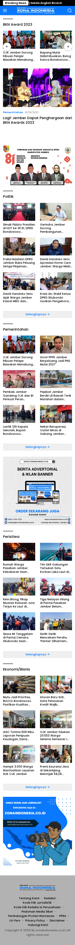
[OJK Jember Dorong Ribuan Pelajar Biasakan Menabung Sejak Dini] (19, 40)
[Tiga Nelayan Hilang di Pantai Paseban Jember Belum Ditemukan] (56, 587)
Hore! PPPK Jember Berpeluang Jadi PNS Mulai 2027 (55, 360)
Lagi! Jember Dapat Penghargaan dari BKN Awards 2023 (37, 120)
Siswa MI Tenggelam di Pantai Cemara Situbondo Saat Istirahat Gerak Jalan (18, 637)
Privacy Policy (35, 921)
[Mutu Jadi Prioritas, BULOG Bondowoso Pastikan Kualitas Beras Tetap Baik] (19, 685)
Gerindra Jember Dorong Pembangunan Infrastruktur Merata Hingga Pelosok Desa (55, 228)
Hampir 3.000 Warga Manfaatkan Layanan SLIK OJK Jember (18, 770)
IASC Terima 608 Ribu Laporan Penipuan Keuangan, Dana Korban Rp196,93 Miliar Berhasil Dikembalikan (18, 735)
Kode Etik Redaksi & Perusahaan (37, 907)
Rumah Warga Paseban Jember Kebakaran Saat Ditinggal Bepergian (17, 568)
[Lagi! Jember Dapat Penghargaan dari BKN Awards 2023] (37, 87)
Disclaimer (57, 921)
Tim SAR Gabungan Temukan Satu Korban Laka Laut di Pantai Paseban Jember (54, 568)
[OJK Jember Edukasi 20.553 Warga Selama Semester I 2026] (56, 719)
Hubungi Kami (38, 925)
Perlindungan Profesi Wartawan (31, 916)
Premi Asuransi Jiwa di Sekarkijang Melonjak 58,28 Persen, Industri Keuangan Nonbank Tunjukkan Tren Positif (56, 770)
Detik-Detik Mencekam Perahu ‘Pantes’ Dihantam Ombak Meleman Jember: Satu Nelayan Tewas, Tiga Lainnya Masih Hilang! (56, 637)
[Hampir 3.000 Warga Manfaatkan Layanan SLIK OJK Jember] (19, 754)
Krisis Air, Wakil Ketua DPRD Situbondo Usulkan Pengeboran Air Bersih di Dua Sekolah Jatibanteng (55, 297)
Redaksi (49, 898)
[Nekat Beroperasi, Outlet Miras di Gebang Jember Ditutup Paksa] (56, 414)
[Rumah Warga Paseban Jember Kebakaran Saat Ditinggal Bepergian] (19, 552)
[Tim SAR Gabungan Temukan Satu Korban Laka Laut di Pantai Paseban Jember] (56, 552)
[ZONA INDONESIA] (35, 10)
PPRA (62, 916)
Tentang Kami (29, 898)
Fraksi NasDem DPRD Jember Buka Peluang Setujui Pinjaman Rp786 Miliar (19, 262)
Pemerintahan (13, 112)
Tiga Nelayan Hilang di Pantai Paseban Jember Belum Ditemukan (54, 603)
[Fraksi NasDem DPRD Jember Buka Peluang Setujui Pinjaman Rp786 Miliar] (19, 246)
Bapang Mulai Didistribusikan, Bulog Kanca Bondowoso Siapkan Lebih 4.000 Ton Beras (55, 56)
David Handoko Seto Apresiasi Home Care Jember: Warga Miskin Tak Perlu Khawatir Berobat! (56, 262)
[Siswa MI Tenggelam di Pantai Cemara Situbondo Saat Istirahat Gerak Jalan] (19, 621)
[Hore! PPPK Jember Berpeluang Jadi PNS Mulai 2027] (56, 344)
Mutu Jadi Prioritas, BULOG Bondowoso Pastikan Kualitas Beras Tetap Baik (17, 700)
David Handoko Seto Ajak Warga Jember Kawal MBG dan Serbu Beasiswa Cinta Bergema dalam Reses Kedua (19, 297)
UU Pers (14, 921)
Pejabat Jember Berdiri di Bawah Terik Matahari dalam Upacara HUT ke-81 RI (56, 395)
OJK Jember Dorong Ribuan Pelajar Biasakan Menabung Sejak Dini (18, 56)
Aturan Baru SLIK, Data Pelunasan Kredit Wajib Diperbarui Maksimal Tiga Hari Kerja (55, 700)
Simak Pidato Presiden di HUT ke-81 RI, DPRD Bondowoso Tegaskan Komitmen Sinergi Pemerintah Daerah (19, 228)
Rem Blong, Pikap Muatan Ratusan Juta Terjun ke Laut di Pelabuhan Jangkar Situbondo (19, 603)
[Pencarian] (69, 10)
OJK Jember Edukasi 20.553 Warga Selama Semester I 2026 (55, 735)
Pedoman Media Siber (37, 912)
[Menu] (5, 10)
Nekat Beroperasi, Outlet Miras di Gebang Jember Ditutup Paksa (53, 430)
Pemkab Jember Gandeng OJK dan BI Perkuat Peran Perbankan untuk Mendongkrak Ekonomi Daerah (18, 395)
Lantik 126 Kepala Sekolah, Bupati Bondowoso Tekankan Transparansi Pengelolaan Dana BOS (16, 430)
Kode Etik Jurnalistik (37, 903)
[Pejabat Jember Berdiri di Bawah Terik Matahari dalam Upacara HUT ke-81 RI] (56, 379)
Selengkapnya (36, 314)
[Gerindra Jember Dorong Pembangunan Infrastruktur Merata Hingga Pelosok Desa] (56, 212)
